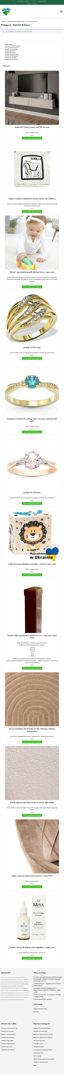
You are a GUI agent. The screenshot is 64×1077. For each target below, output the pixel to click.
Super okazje (8, 44)
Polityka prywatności (40, 1009)
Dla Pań (34, 1)
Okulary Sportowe (10, 51)
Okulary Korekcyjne (7, 1040)
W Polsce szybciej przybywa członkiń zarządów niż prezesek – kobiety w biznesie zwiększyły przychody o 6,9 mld (48, 979)
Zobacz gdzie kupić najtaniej (32, 138)
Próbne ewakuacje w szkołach (43, 999)
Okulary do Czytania (11, 57)
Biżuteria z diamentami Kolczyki (43, 1034)
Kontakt (36, 1012)
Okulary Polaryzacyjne (11, 49)
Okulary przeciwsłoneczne (12, 46)
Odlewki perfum (38, 1053)
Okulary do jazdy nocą (11, 54)
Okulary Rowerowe (10, 52)
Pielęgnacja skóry (39, 1047)
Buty (35, 1065)
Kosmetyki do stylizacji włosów (43, 1050)
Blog (29, 3)
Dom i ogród (20, 1)
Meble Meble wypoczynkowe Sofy (44, 1059)
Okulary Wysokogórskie (11, 56)
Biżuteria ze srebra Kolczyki (42, 1028)
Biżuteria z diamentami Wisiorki (43, 1037)
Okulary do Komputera (11, 59)
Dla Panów (27, 1)
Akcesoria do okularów (8, 1050)
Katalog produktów (42, 1)
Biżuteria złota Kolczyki (40, 1031)
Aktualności (34, 3)
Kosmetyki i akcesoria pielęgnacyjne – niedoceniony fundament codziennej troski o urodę (47, 990)
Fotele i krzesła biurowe (41, 1062)
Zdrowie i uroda (38, 1044)
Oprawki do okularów (7, 1037)
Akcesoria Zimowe (39, 1040)
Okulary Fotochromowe (11, 47)
